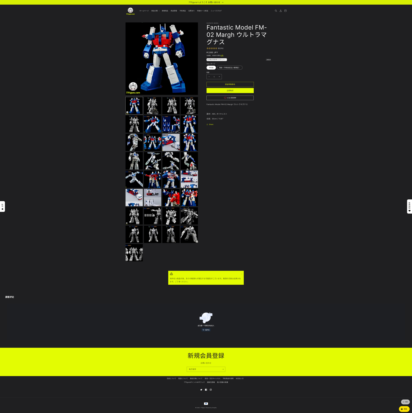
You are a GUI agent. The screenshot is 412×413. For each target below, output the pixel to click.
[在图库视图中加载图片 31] (171, 234)
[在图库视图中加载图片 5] (134, 124)
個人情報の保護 (222, 382)
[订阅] (222, 369)
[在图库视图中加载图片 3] (171, 105)
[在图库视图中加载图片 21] (134, 197)
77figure (202, 407)
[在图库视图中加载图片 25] (134, 216)
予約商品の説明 (228, 378)
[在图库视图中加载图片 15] (171, 160)
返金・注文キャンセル (212, 378)
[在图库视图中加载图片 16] (189, 160)
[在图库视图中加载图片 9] (134, 142)
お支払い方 (240, 378)
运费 (222, 55)
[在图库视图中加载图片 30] (152, 234)
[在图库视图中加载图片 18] (152, 179)
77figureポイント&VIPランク (194, 382)
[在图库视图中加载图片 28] (189, 216)
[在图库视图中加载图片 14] (152, 160)
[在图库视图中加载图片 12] (189, 142)
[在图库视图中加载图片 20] (189, 179)
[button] (155, 10)
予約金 (211, 67)
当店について (171, 378)
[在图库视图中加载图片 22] (152, 197)
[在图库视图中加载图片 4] (189, 105)
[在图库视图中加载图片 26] (152, 216)
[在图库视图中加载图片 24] (189, 197)
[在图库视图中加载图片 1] (134, 105)
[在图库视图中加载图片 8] (189, 124)
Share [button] (211, 124)
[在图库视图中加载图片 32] (189, 234)
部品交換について (196, 378)
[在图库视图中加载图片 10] (152, 142)
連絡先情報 (211, 382)
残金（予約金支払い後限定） (229, 67)
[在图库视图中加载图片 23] (171, 197)
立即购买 (230, 91)
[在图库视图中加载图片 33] (134, 252)
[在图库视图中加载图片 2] (152, 105)
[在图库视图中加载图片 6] (152, 124)
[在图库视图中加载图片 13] (134, 160)
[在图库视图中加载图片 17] (134, 179)
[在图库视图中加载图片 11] (171, 142)
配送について (183, 378)
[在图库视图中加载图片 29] (134, 234)
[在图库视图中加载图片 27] (171, 216)
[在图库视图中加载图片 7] (171, 124)
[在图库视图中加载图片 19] (171, 179)
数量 (208, 72)
